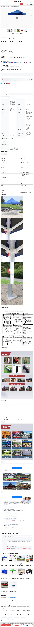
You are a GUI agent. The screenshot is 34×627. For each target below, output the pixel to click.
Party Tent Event (23, 616)
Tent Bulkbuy (10, 618)
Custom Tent (10, 616)
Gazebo (3, 610)
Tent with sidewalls (19, 600)
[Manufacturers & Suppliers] (17, 1)
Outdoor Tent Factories (5, 614)
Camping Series (19, 602)
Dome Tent (23, 610)
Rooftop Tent (28, 610)
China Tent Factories (12, 614)
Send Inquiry (17, 625)
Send (8, 548)
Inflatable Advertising (12, 610)
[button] (30, 96)
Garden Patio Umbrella (12, 602)
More (1, 620)
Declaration (26, 623)
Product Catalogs (13, 597)
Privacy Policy (30, 623)
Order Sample (15, 47)
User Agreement (22, 623)
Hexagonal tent (3, 600)
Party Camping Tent (16, 616)
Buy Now (6, 625)
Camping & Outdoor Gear (14, 6)
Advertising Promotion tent (12, 600)
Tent (18, 6)
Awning (7, 610)
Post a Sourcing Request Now (26, 548)
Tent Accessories (27, 600)
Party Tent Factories (20, 614)
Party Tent (18, 610)
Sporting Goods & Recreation (6, 6)
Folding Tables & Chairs (4, 602)
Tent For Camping (4, 616)
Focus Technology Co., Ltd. (11, 623)
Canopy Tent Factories (28, 614)
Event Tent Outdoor (4, 618)
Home (1, 6)
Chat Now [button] (28, 625)
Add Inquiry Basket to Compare (17, 33)
